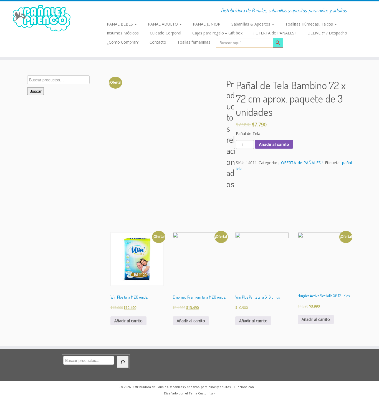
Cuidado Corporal (165, 33)
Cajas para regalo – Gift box (217, 33)
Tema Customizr (201, 393)
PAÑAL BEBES (120, 24)
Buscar (35, 91)
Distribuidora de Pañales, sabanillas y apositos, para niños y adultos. (181, 387)
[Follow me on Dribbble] (133, 11)
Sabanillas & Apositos (251, 24)
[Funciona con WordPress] (257, 386)
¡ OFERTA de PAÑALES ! (275, 33)
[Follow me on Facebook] (107, 11)
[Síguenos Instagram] (124, 11)
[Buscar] (122, 362)
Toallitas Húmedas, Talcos (309, 24)
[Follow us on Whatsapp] (116, 11)
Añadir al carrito (274, 144)
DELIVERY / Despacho (327, 33)
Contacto (158, 42)
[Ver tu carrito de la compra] (367, 8)
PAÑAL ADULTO (163, 24)
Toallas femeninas (193, 42)
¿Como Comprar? (122, 42)
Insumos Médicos (123, 33)
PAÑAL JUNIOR (206, 24)
